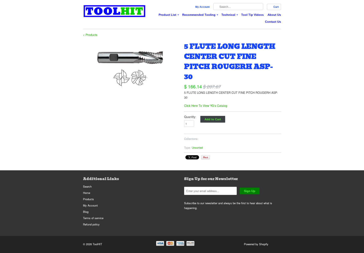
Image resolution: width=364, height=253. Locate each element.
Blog (85, 212)
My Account (202, 6)
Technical (229, 14)
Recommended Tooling (200, 14)
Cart (276, 6)
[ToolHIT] (114, 11)
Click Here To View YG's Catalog (205, 105)
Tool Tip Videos (252, 14)
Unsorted (197, 148)
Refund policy (91, 224)
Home (86, 193)
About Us (274, 14)
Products (88, 199)
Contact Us (273, 21)
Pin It (205, 157)
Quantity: (190, 117)
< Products (90, 35)
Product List (168, 14)
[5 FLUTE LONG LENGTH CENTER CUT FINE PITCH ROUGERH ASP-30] (131, 66)
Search (87, 186)
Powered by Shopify (256, 244)
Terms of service (93, 218)
